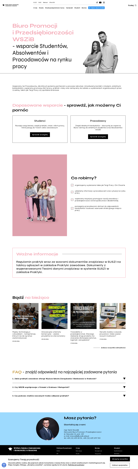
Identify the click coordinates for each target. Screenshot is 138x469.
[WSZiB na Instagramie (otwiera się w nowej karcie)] (104, 2)
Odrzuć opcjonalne (119, 465)
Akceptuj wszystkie (120, 459)
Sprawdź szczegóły (40, 135)
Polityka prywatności (76, 465)
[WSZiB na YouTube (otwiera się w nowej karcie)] (100, 2)
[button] (4, 465)
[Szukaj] (135, 5)
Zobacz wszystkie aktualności (113, 347)
